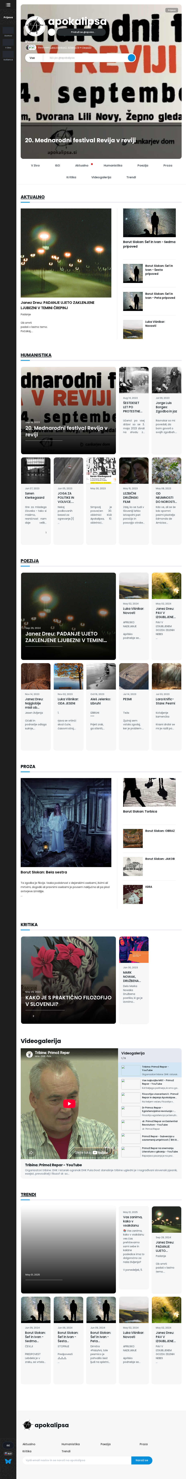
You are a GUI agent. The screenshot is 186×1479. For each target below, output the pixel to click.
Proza (144, 1444)
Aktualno (33, 197)
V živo (35, 165)
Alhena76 (73, 47)
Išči (57, 165)
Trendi (28, 1194)
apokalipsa (77, 21)
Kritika (27, 1451)
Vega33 (86, 47)
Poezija (30, 561)
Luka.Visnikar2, (58, 47)
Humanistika (36, 355)
